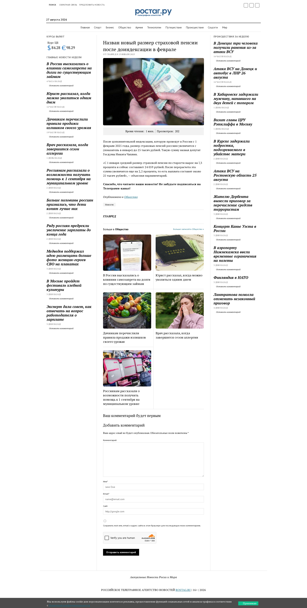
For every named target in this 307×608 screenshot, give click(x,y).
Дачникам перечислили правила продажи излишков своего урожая (69, 123)
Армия (139, 27)
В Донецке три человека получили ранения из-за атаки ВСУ (236, 47)
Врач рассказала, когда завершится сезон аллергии (67, 149)
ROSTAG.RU (183, 590)
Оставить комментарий (61, 85)
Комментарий (110, 440)
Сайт (105, 506)
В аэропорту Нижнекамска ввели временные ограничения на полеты (235, 254)
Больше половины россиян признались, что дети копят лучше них (70, 204)
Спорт (97, 27)
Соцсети (213, 27)
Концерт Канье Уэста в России (235, 228)
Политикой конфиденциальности (69, 605)
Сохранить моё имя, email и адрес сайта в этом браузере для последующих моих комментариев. (152, 525)
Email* (106, 493)
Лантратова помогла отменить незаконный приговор (234, 298)
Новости (109, 204)
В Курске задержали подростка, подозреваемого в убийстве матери (232, 147)
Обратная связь (68, 4)
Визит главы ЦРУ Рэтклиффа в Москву (233, 122)
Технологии (154, 27)
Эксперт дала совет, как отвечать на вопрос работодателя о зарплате (69, 312)
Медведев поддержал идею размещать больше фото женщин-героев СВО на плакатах (69, 257)
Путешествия (173, 27)
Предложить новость (91, 4)
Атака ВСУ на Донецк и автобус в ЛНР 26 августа (235, 73)
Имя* (105, 481)
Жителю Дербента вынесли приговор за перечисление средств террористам (233, 202)
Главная (85, 27)
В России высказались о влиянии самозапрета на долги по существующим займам (69, 70)
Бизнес (110, 27)
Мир (224, 27)
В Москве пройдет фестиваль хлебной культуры (64, 285)
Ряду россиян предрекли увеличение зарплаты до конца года (69, 229)
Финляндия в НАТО (231, 277)
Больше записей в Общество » (188, 229)
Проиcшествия (195, 27)
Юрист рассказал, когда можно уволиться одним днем (69, 97)
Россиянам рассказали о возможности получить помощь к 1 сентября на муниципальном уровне (69, 176)
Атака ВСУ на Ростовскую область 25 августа (235, 175)
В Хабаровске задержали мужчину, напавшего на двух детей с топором (236, 98)
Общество (124, 27)
